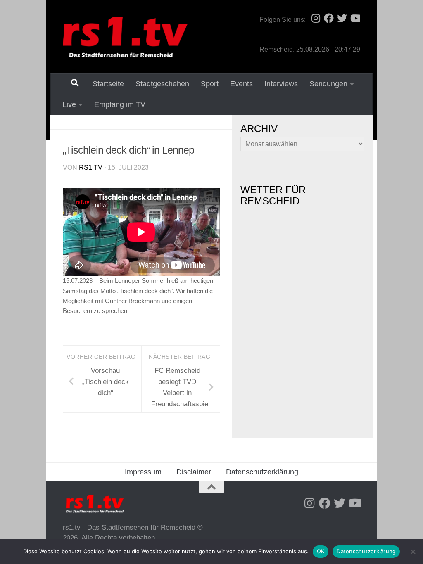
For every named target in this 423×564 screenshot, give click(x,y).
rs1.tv (90, 167)
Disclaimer (193, 472)
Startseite (108, 84)
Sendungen (328, 84)
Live (69, 104)
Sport (210, 84)
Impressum (143, 472)
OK (321, 551)
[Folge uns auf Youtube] (355, 18)
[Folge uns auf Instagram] (316, 18)
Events (241, 84)
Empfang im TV (119, 104)
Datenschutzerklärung (262, 472)
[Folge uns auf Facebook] (329, 18)
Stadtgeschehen (162, 84)
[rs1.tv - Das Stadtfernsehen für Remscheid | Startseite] (125, 37)
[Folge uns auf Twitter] (342, 18)
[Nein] (413, 551)
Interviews (281, 84)
